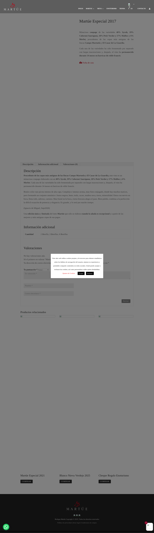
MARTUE (89, 8)
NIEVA (99, 8)
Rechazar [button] (90, 273)
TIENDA (122, 8)
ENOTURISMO (112, 8)
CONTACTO (141, 8)
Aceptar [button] (81, 273)
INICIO (80, 8)
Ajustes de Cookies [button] (68, 273)
